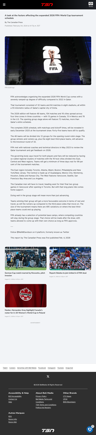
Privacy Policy (41, 396)
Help (10, 402)
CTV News (67, 396)
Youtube (60, 368)
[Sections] (4, 4)
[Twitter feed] (48, 376)
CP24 (65, 399)
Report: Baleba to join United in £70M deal (68, 273)
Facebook (42, 368)
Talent (5, 368)
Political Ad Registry (43, 408)
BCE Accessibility (15, 396)
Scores (91, 6)
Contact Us (12, 399)
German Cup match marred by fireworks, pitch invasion (25, 274)
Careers (12, 368)
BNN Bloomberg (69, 402)
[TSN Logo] (47, 4)
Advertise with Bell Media (26, 368)
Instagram (51, 368)
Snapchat (69, 368)
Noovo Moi (12, 422)
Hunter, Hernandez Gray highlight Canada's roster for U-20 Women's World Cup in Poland (25, 311)
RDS (10, 416)
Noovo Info (12, 419)
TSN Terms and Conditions (46, 405)
